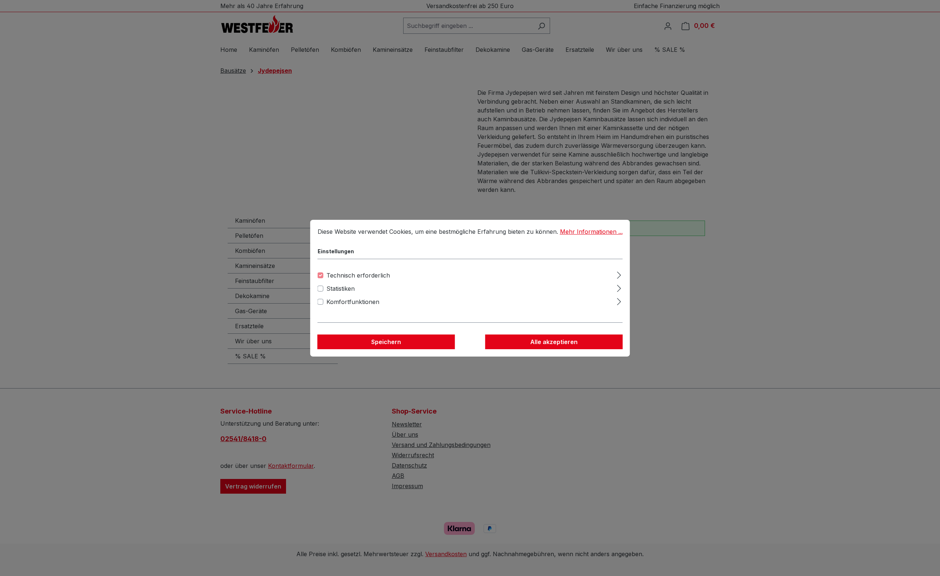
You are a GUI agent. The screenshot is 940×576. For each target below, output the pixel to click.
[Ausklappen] (618, 274)
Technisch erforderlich (358, 275)
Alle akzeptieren (554, 342)
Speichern (386, 342)
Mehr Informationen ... (591, 231)
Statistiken (340, 288)
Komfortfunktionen (352, 301)
